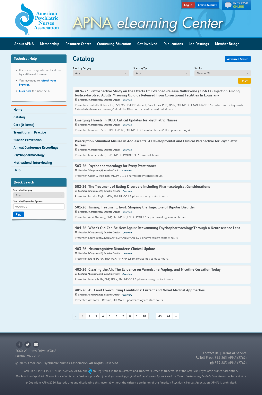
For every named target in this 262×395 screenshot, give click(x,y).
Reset (244, 81)
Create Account (207, 5)
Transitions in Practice (30, 132)
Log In (188, 5)
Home (18, 109)
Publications (173, 43)
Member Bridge (227, 43)
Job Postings (199, 43)
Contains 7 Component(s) (90, 170)
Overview (127, 99)
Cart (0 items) (24, 124)
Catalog (19, 117)
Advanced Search (237, 59)
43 (160, 316)
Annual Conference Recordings (36, 147)
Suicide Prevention (28, 140)
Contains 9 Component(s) (90, 124)
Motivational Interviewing (33, 162)
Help (17, 170)
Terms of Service (234, 353)
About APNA (24, 43)
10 (144, 316)
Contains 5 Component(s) (90, 99)
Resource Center (78, 43)
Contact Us (210, 353)
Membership (49, 43)
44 (168, 316)
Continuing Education (114, 43)
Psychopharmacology (29, 155)
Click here (25, 91)
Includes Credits (112, 99)
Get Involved (147, 43)
